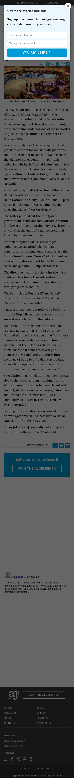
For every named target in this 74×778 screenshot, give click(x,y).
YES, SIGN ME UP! (37, 52)
